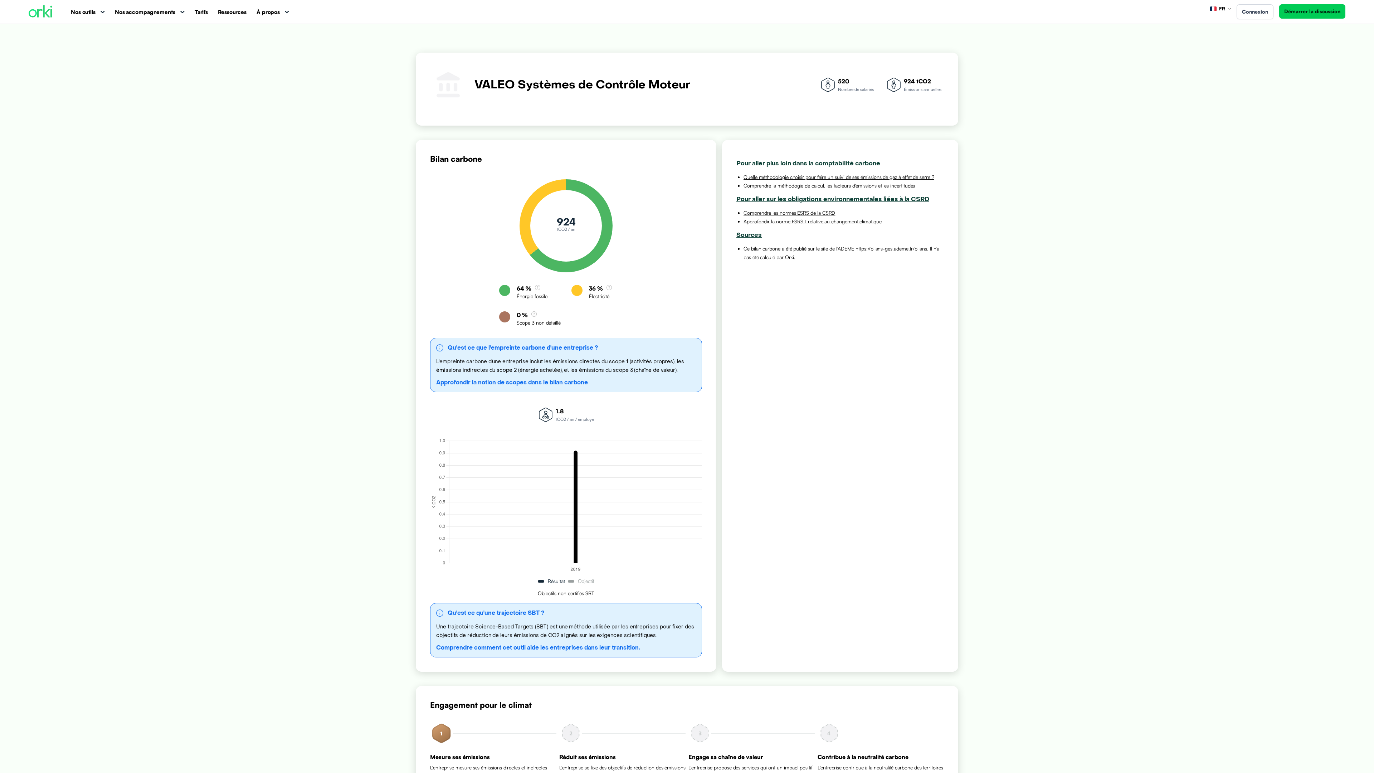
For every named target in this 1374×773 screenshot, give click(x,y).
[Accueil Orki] (40, 12)
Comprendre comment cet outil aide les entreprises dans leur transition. (538, 647)
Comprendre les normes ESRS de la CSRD (789, 213)
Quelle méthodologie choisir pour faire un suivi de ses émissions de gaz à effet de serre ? (839, 177)
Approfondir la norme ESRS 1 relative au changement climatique (813, 221)
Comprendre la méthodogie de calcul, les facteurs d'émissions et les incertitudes (829, 186)
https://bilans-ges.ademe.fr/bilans (891, 248)
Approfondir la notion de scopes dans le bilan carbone (512, 382)
